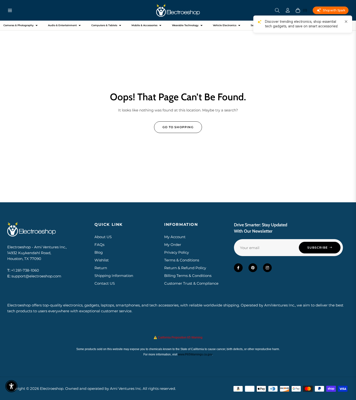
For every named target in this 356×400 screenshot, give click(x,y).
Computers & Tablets (104, 25)
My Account (175, 237)
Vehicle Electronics (224, 25)
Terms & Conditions (181, 260)
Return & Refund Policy (185, 268)
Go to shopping (178, 127)
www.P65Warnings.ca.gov (195, 354)
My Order (172, 244)
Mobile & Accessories (144, 25)
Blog (98, 252)
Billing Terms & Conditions (187, 275)
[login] (288, 10)
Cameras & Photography (18, 25)
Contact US (104, 283)
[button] (277, 10)
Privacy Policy (176, 252)
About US (103, 237)
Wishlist (101, 260)
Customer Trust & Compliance (191, 283)
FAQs (99, 244)
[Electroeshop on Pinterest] (252, 267)
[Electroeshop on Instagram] (267, 267)
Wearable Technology (185, 25)
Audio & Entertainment (62, 25)
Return (100, 268)
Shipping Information (113, 275)
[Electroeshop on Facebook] (238, 267)
